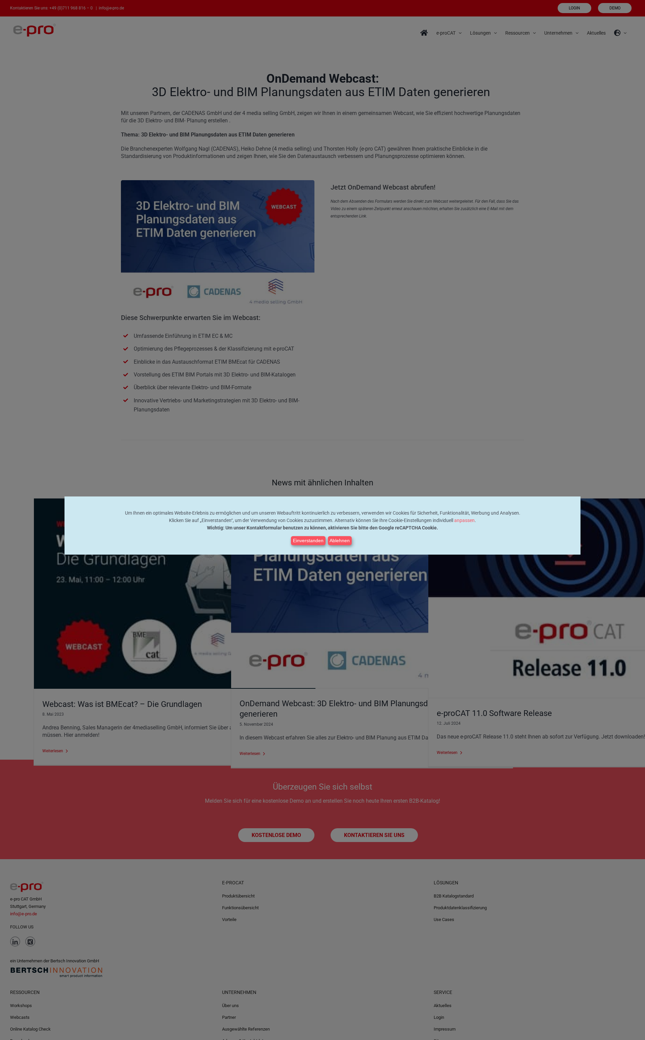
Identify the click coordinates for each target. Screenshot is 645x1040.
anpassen (464, 520)
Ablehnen (340, 540)
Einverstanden (308, 540)
